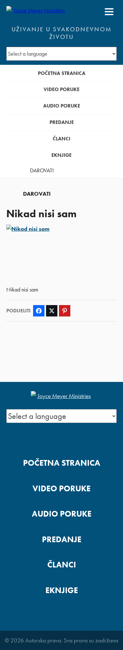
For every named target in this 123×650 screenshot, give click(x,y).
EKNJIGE (61, 155)
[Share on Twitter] (51, 310)
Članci (61, 138)
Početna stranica (61, 73)
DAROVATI (42, 170)
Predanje (62, 122)
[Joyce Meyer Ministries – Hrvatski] (36, 11)
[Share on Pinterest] (64, 310)
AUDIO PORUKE (61, 105)
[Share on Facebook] (38, 310)
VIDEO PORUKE (61, 89)
